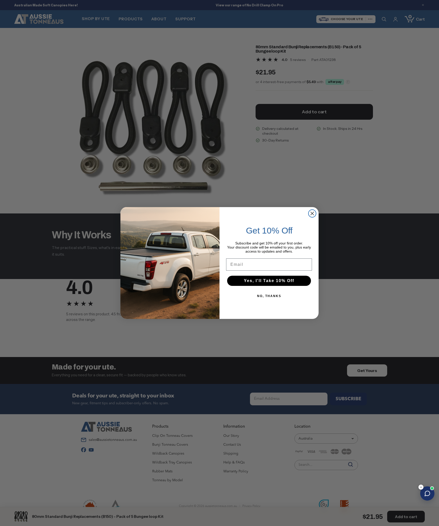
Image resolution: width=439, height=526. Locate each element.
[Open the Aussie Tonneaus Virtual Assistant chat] (427, 493)
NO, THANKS (269, 296)
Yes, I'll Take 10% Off (269, 281)
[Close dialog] (312, 213)
